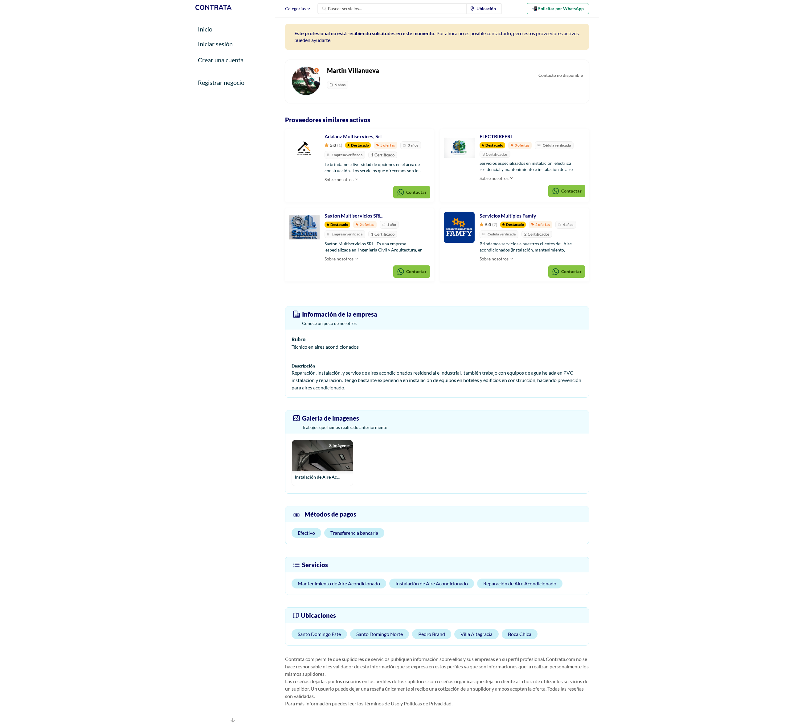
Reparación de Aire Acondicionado (519, 583)
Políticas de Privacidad (428, 703)
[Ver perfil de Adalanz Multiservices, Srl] (304, 148)
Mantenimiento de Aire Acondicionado (339, 583)
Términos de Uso (381, 703)
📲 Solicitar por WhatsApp (558, 8)
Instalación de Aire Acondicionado (431, 583)
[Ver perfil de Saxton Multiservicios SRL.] (304, 227)
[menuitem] (484, 9)
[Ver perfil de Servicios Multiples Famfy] (459, 227)
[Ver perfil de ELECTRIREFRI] (459, 148)
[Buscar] (324, 8)
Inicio (205, 29)
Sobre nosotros (339, 179)
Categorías (295, 8)
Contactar (416, 192)
